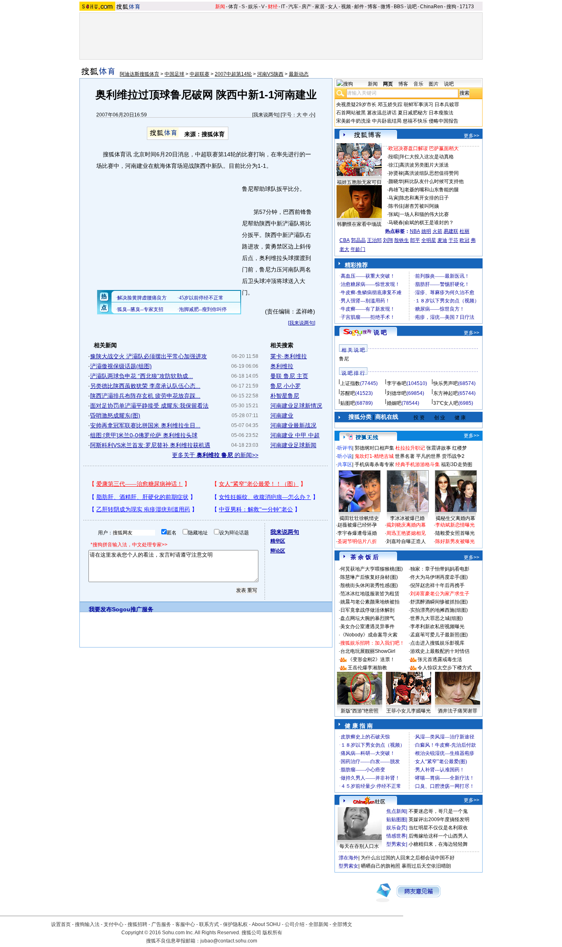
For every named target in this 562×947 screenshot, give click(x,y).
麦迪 (442, 240)
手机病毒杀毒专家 (374, 464)
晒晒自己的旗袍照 (380, 866)
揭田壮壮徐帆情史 (359, 518)
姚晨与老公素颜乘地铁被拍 (369, 602)
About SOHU (266, 924)
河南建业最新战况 (293, 425)
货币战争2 (453, 456)
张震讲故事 (438, 448)
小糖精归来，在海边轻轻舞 (438, 844)
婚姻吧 (394, 403)
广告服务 (161, 924)
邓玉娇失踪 (390, 104)
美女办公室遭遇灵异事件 (367, 626)
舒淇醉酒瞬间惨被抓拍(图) (439, 602)
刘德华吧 (396, 393)
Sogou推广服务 (132, 609)
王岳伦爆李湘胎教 (367, 668)
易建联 (451, 231)
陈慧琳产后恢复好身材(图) (369, 577)
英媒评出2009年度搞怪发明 (439, 819)
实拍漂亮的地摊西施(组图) (439, 610)
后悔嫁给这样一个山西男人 (438, 836)
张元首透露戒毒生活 (440, 659)
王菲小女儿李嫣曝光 (408, 711)
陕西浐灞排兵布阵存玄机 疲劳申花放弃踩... (145, 395)
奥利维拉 (281, 366)
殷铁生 (401, 240)
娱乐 (253, 6)
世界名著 (405, 456)
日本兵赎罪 (446, 104)
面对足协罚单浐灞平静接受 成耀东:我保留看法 (149, 405)
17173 (467, 6)
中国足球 (174, 74)
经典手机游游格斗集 (417, 464)
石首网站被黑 (351, 113)
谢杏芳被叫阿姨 (421, 206)
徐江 (393, 165)
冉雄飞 (395, 190)
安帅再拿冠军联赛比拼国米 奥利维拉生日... (145, 425)
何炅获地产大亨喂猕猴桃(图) (371, 569)
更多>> (471, 136)
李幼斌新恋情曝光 (455, 525)
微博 (385, 6)
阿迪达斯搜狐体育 (139, 74)
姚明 (426, 231)
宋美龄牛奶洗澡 (353, 121)
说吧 (412, 6)
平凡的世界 (428, 456)
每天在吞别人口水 (359, 846)
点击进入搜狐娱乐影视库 (437, 643)
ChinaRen (431, 6)
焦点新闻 (396, 811)
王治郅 (374, 240)
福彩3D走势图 (456, 464)
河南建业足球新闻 (293, 445)
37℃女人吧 (445, 403)
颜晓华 (395, 181)
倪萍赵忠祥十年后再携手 (437, 585)
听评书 (344, 448)
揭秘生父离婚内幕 (455, 518)
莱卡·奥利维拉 (288, 356)
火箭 (437, 231)
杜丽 (464, 231)
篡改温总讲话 (382, 113)
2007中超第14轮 (233, 74)
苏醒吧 (347, 393)
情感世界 (396, 836)
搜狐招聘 (137, 924)
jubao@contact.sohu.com (228, 941)
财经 (273, 6)
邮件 (359, 6)
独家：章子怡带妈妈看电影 (439, 569)
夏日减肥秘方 (412, 113)
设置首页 (61, 924)
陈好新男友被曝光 (455, 541)
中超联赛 (199, 74)
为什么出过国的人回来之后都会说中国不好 (408, 858)
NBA (415, 231)
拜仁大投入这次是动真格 (426, 157)
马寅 (393, 198)
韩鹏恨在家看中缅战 (359, 224)
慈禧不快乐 (415, 121)
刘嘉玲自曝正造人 (406, 541)
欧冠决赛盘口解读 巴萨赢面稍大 (423, 148)
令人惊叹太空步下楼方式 (445, 668)
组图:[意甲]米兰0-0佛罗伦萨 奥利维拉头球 (143, 435)
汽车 (293, 6)
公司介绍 (294, 924)
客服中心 (185, 924)
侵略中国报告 (443, 121)
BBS (399, 6)
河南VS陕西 (270, 74)
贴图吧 (347, 403)
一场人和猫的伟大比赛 (424, 214)
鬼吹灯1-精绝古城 (374, 456)
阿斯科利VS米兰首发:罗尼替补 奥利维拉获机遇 (150, 445)
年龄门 (358, 249)
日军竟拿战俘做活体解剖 (367, 610)
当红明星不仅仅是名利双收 (438, 828)
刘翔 (388, 240)
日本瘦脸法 (441, 113)
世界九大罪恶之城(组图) (436, 618)
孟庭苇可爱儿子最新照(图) (439, 635)
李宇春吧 (396, 383)
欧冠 (464, 240)
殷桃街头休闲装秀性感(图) (369, 585)
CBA (344, 240)
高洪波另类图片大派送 (424, 165)
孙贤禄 (395, 173)
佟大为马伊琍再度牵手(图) (439, 577)
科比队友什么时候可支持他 (434, 181)
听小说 (344, 456)
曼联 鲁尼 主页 (289, 376)
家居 (320, 6)
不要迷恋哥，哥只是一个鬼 (438, 811)
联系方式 (209, 924)
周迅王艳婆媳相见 (406, 533)
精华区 (277, 541)
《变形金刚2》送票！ (371, 659)
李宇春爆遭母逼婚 (357, 533)
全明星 (428, 240)
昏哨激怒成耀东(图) (115, 415)
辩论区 (277, 551)
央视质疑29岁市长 (356, 104)
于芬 (453, 240)
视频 (346, 6)
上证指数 (350, 383)
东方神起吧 (445, 393)
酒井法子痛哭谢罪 (457, 711)
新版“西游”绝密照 (360, 711)
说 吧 (380, 332)
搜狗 (451, 6)
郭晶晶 (358, 240)
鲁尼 (344, 359)
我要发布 (100, 609)
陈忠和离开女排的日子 (424, 198)
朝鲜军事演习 (418, 104)
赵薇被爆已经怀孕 (357, 525)
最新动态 (299, 74)
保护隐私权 (235, 924)
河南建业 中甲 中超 (295, 435)
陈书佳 (395, 206)
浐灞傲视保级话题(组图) (121, 366)
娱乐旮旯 (396, 828)
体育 (233, 6)
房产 (306, 6)
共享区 (344, 464)
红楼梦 (459, 448)
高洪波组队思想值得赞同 (431, 173)
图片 (434, 84)
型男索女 (396, 844)
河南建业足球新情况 (296, 405)
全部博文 (342, 924)
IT (283, 6)
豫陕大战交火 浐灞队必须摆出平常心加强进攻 (148, 356)
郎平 (415, 240)
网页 (388, 84)
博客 (372, 6)
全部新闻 (318, 924)
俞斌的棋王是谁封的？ (429, 222)
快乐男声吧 (445, 383)
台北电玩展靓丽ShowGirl (367, 651)
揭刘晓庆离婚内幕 (406, 525)
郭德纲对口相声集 (374, 448)
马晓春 (395, 222)
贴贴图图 (396, 819)
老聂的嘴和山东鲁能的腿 (431, 190)
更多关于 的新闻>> (215, 455)
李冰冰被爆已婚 (407, 518)
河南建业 (281, 415)
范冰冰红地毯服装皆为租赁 (369, 594)
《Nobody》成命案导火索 (368, 635)
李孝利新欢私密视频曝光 (437, 626)
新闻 (220, 6)
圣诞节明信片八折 (357, 541)
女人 (333, 6)
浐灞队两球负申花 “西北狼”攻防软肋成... (141, 376)
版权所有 (272, 932)
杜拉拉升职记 (410, 448)
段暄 (393, 157)
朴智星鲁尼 (284, 395)
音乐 (418, 84)
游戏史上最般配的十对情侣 (439, 651)
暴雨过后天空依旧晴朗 (426, 866)
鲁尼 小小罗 (285, 386)
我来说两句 (265, 115)
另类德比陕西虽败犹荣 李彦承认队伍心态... (145, 386)
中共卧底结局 (387, 121)
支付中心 (113, 924)
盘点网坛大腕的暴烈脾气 (367, 618)
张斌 (393, 214)
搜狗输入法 (87, 924)
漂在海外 (348, 858)
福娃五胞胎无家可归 (359, 182)
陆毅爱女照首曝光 (455, 533)
